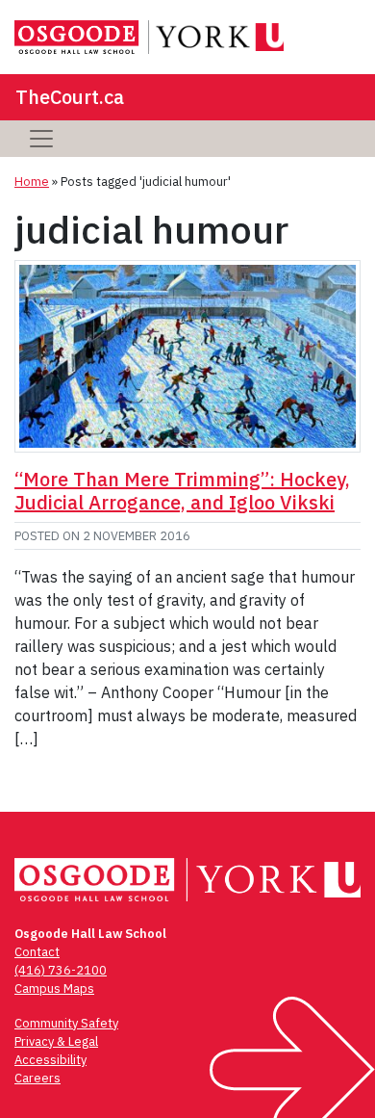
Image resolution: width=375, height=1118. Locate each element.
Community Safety (66, 1023)
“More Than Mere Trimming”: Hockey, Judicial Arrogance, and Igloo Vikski (182, 490)
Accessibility (50, 1060)
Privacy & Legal (56, 1041)
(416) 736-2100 (60, 970)
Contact (37, 952)
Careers (37, 1078)
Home (31, 181)
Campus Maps (54, 988)
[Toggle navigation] (41, 138)
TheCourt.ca (69, 97)
